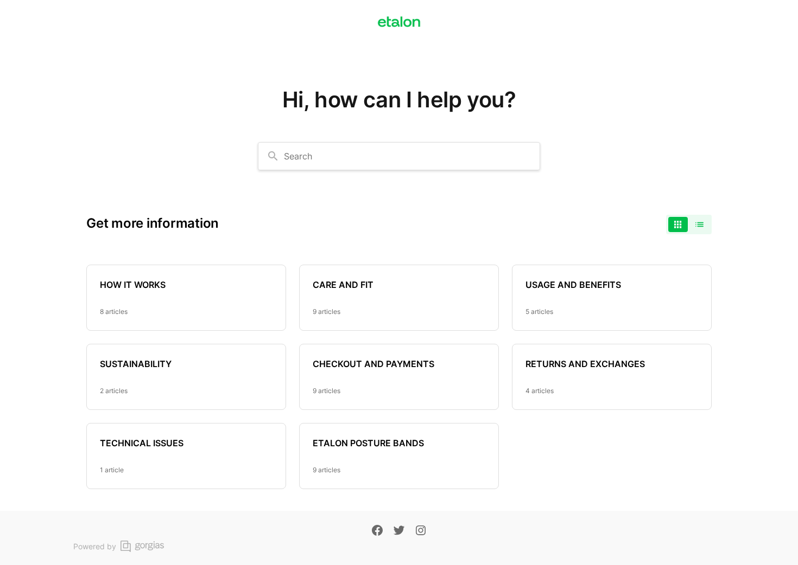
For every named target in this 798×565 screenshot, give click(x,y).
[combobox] (399, 156)
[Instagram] (420, 531)
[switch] (689, 224)
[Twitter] (399, 531)
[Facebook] (377, 531)
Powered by (94, 546)
